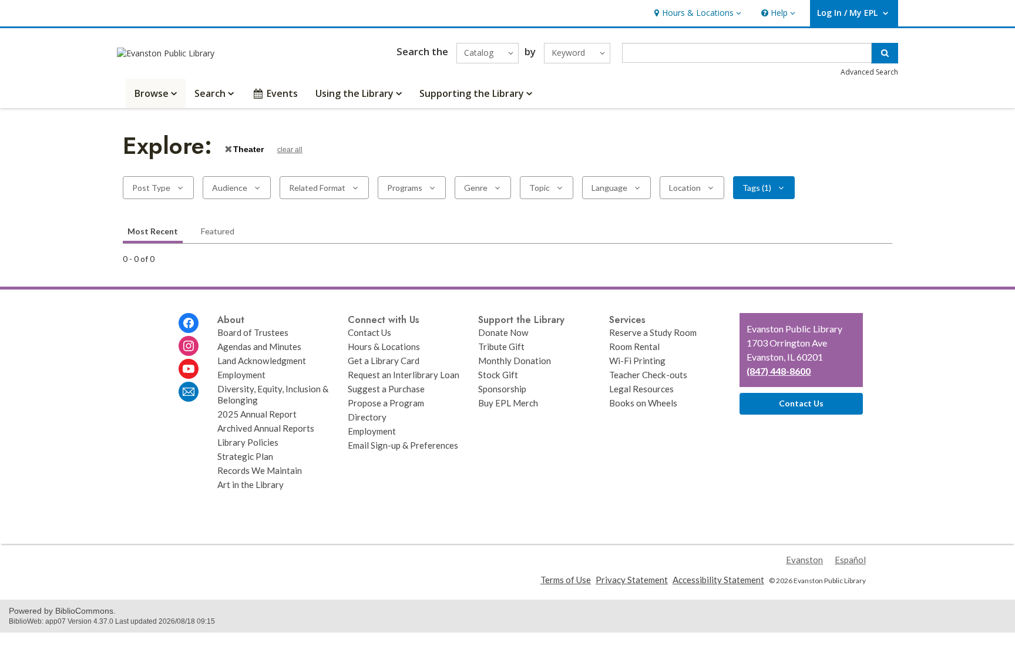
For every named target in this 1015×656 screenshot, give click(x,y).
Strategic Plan (245, 456)
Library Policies (247, 442)
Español (850, 559)
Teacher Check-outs (648, 374)
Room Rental (634, 346)
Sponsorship (502, 388)
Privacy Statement (632, 579)
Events (282, 93)
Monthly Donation (514, 360)
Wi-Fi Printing (637, 360)
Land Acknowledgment (261, 360)
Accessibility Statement (718, 579)
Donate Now (503, 332)
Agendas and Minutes (259, 346)
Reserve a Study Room (653, 332)
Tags (756, 188)
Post (151, 188)
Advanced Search (869, 72)
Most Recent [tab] (152, 231)
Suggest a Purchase (386, 388)
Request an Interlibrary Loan (403, 374)
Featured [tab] (217, 231)
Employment (241, 374)
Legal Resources (641, 388)
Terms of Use (565, 579)
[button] (696, 13)
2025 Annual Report (257, 414)
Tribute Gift (501, 346)
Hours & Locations (384, 346)
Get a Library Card (383, 360)
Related (317, 188)
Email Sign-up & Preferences (403, 445)
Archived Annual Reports (265, 428)
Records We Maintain (259, 470)
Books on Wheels (643, 403)
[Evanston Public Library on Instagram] (189, 346)
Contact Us (369, 332)
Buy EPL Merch (508, 403)
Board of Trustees (252, 332)
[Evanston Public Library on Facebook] (189, 323)
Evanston (804, 559)
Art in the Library (250, 484)
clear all (290, 150)
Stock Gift (498, 374)
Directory (367, 417)
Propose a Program (386, 403)
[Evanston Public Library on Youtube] (189, 369)
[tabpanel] (507, 259)
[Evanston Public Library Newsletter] (189, 392)
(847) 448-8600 (779, 370)
